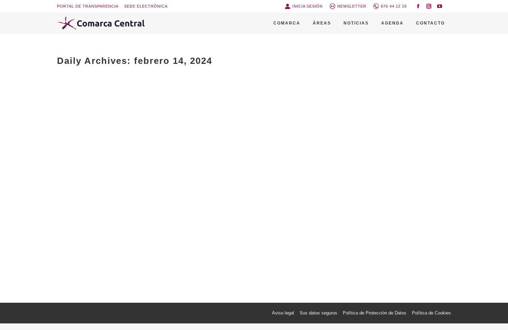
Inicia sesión (307, 6)
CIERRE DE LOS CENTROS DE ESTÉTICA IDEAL (144, 236)
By (163, 247)
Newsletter (351, 6)
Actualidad (76, 247)
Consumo (99, 247)
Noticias (119, 247)
